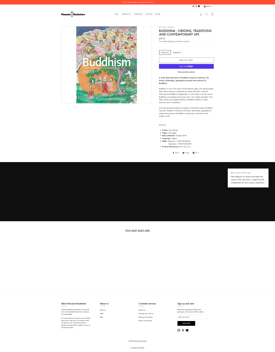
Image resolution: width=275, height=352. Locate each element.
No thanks (137, 185)
